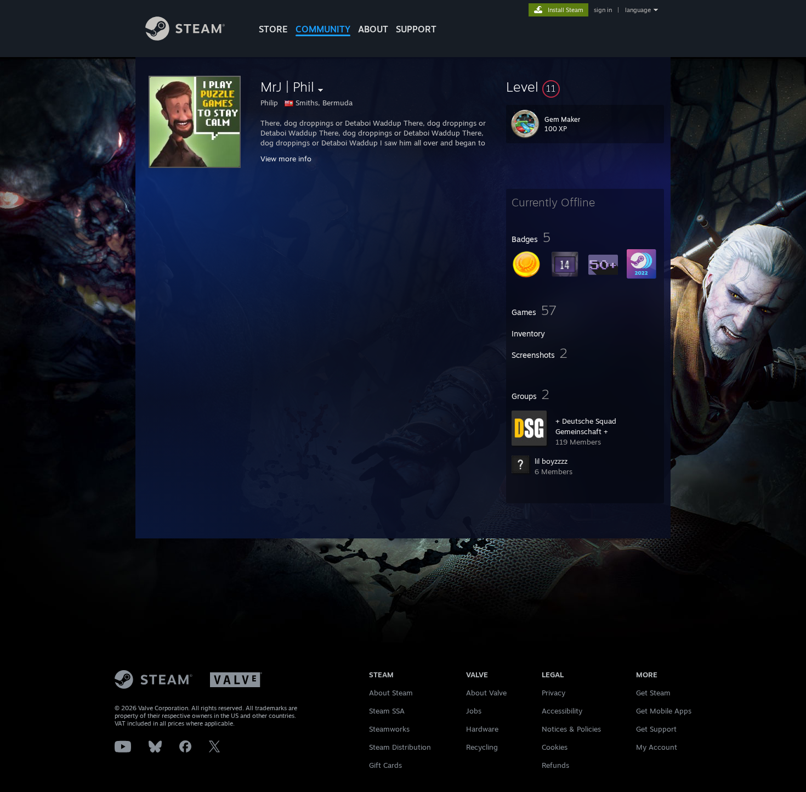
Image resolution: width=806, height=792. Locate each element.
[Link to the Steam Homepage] (185, 37)
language (638, 10)
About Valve (486, 692)
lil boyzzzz (551, 461)
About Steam (391, 692)
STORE (273, 29)
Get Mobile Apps (663, 710)
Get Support (656, 728)
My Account (656, 747)
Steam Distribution (400, 747)
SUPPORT (416, 29)
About (373, 29)
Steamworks (389, 728)
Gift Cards (385, 765)
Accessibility (562, 710)
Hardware (482, 728)
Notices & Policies (571, 728)
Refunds (555, 765)
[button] (585, 87)
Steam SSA (387, 710)
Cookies (554, 747)
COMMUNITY (323, 29)
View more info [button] (285, 158)
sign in (603, 10)
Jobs (473, 710)
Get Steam (653, 692)
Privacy (553, 692)
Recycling (482, 747)
